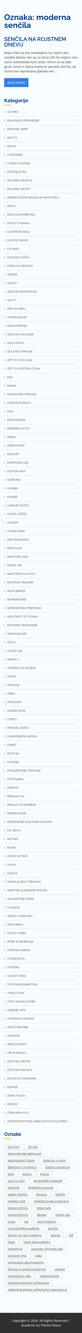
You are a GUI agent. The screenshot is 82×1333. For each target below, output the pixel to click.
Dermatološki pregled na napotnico (33, 197)
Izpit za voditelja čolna (23, 368)
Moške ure (14, 565)
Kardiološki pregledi (21, 394)
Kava (10, 411)
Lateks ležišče (17, 514)
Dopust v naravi (18, 223)
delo (11, 1174)
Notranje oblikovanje (22, 625)
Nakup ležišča (18, 1208)
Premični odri (16, 813)
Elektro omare (17, 240)
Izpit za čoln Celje (19, 360)
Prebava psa (15, 796)
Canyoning (15, 155)
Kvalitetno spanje (40, 1187)
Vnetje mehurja (17, 1027)
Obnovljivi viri (16, 634)
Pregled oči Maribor (21, 805)
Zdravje (12, 1087)
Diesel (11, 206)
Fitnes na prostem (20, 266)
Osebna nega (16, 711)
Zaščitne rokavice (19, 1070)
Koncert (13, 454)
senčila (53, 1228)
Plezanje (13, 762)
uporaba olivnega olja (47, 1249)
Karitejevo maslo (19, 403)
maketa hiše (16, 1201)
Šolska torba (16, 933)
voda (38, 1255)
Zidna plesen (16, 1095)
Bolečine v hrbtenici (22, 1167)
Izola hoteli (15, 343)
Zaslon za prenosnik (21, 1078)
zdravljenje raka (19, 1276)
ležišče (60, 1194)
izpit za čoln (16, 1181)
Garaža (12, 274)
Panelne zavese (18, 728)
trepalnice (15, 1249)
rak (26, 1221)
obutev (42, 1215)
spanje (55, 1235)
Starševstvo (16, 959)
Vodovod (13, 1036)
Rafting (12, 839)
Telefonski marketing (22, 984)
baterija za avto (54, 1160)
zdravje (59, 1269)
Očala (11, 642)
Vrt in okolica (17, 1053)
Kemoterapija (16, 420)
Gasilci (12, 283)
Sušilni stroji (16, 976)
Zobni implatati (18, 1113)
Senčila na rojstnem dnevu (35, 42)
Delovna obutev (18, 189)
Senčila (12, 873)
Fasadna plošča (18, 257)
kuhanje (13, 1187)
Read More (16, 82)
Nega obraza (16, 591)
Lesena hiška (16, 531)
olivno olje (62, 1215)
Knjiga (11, 437)
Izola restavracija (20, 351)
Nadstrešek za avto (21, 574)
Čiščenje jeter (16, 172)
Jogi (9, 377)
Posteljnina (15, 779)
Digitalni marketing (21, 214)
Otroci (12, 719)
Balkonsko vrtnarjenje (23, 120)
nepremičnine (18, 1215)
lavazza (41, 1194)
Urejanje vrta (16, 1010)
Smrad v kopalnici (19, 916)
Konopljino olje (18, 463)
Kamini (11, 386)
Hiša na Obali (16, 309)
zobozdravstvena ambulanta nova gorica (37, 1289)
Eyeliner (13, 249)
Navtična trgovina (20, 582)
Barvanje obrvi (17, 129)
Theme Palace (51, 1325)
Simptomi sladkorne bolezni (27, 890)
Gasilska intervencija (22, 291)
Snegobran (15, 924)
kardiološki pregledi (48, 1181)
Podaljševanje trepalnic (24, 770)
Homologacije (17, 317)
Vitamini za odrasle (21, 1018)
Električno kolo (18, 232)
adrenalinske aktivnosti (25, 1153)
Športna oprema (18, 950)
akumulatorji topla (21, 1160)
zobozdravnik (49, 1276)
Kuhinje (12, 497)
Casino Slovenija (18, 163)
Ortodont (14, 702)
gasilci (27, 1174)
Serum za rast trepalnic (24, 882)
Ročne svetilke (17, 856)
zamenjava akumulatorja (26, 1262)
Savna (11, 865)
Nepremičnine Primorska (24, 608)
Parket (12, 745)
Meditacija (14, 548)
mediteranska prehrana (51, 1201)
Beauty (12, 137)
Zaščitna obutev (19, 1061)
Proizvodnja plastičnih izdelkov (29, 822)
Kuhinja (12, 488)
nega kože (44, 1208)
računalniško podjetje (23, 1228)
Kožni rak (13, 480)
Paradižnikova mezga (22, 736)
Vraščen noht (17, 1044)
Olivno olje (15, 651)
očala (11, 1221)
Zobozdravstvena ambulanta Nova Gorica (37, 1121)
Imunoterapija (17, 326)
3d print (13, 112)
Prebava (13, 788)
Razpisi (11, 847)
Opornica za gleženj (21, 668)
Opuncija (13, 685)
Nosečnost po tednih (22, 616)
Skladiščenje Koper (20, 899)
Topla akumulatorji (21, 1001)
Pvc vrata (14, 830)
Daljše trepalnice (57, 1167)
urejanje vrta (17, 1255)
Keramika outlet (18, 428)
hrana (44, 1174)
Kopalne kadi (16, 471)
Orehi (11, 693)
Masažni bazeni (18, 539)
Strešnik (13, 967)
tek (71, 1235)
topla (11, 1242)
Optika (11, 676)
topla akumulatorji (37, 1242)
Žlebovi (12, 1104)
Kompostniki (15, 445)
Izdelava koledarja (20, 334)
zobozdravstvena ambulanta (28, 1283)
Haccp (11, 300)
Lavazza (12, 522)
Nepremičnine (16, 599)
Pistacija (13, 753)
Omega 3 (13, 659)
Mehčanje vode (17, 557)
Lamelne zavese (18, 505)
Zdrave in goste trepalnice (27, 1269)
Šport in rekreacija (20, 941)
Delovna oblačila (19, 180)
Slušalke (13, 907)
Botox (11, 146)
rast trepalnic (47, 1221)
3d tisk (33, 1147)
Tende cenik (15, 993)
